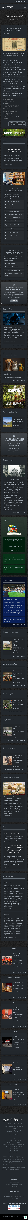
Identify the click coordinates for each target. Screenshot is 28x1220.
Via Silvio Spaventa (12, 232)
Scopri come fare (8, 815)
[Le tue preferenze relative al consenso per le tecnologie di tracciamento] (25, 1217)
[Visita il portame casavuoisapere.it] (14, 1208)
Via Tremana (10, 239)
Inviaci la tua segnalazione (10, 341)
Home (12, 19)
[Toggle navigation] (25, 6)
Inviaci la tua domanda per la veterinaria (13, 377)
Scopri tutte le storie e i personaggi (14, 769)
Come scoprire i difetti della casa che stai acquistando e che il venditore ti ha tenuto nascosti (14, 569)
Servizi (7, 103)
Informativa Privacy (14, 1134)
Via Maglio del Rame (12, 221)
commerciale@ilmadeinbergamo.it (15, 1196)
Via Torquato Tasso (12, 235)
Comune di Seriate (11, 263)
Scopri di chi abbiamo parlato (11, 909)
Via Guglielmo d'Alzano (13, 217)
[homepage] (9, 7)
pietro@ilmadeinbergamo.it (15, 1184)
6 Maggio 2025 (9, 99)
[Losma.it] (14, 133)
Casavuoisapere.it (14, 859)
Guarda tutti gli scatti (18, 512)
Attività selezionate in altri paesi (13, 274)
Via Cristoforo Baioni (12, 211)
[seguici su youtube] (19, 1)
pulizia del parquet (8, 113)
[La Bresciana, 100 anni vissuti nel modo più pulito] (14, 45)
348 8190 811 (14, 1186)
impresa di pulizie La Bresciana (13, 105)
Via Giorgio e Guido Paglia (14, 214)
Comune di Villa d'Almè (13, 270)
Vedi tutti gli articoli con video (15, 819)
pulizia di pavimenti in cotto (10, 115)
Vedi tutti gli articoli (18, 345)
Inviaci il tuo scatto (8, 509)
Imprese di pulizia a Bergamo (11, 106)
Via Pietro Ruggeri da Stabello (12, 225)
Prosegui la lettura (8, 164)
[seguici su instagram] (16, 1)
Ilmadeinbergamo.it (8, 101)
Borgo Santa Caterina (12, 201)
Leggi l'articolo (16, 425)
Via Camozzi (10, 208)
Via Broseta (9, 204)
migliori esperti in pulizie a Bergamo (12, 110)
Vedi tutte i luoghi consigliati (16, 740)
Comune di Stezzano (12, 267)
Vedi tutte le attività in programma (14, 712)
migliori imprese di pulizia (10, 111)
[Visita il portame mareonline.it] (14, 1206)
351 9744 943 (14, 1198)
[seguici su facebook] (21, 1)
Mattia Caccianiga (7, 108)
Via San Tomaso (11, 229)
